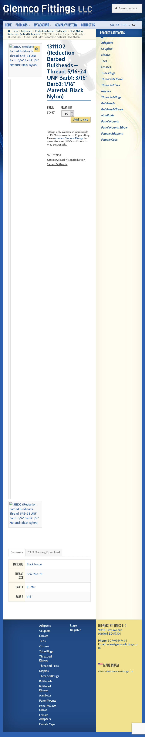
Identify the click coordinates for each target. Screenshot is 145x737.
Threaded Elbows (112, 79)
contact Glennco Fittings (69, 138)
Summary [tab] (17, 552)
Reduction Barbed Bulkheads (51, 31)
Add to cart (80, 119)
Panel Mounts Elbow (114, 127)
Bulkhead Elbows (112, 109)
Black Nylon (34, 564)
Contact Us (88, 25)
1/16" (29, 596)
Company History (66, 25)
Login (73, 625)
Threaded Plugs (111, 97)
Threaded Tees (110, 85)
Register (75, 630)
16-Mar (31, 587)
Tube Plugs (108, 73)
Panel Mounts (110, 121)
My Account (41, 25)
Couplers (107, 49)
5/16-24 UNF (35, 574)
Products (21, 25)
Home (8, 25)
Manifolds (107, 115)
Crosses (106, 67)
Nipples (106, 91)
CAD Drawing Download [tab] (44, 552)
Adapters (107, 42)
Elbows (105, 55)
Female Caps (109, 139)
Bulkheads (26, 31)
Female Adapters (112, 133)
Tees (104, 61)
